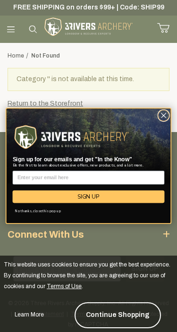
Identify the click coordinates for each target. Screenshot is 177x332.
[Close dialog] (163, 116)
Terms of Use (64, 286)
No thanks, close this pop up (38, 211)
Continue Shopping (118, 314)
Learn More (29, 314)
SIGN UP (88, 196)
